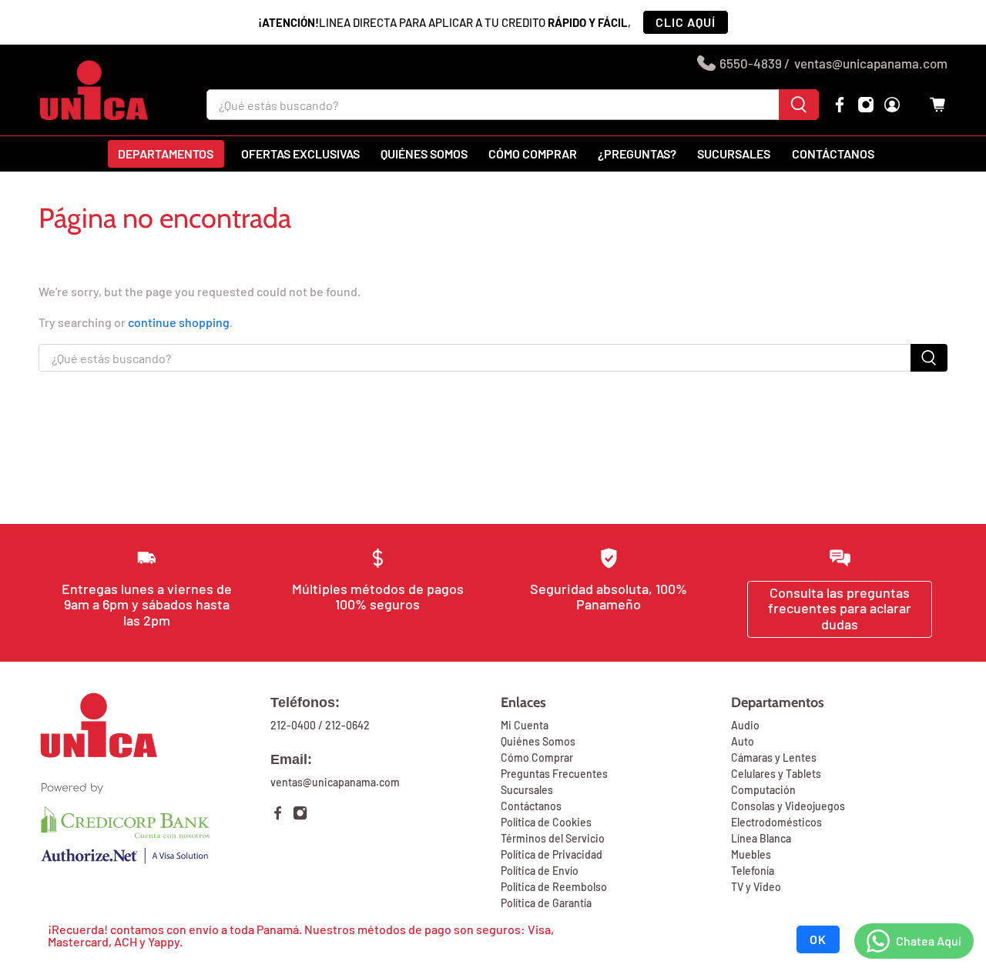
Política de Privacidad (551, 854)
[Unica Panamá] (94, 90)
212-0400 (293, 725)
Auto (742, 741)
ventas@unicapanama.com (870, 63)
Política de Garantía (546, 902)
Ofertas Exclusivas (300, 153)
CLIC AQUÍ (686, 22)
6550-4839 (750, 63)
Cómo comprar (532, 153)
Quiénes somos (424, 153)
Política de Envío (540, 870)
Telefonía (752, 870)
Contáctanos (833, 153)
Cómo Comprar (537, 757)
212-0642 (347, 725)
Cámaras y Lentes (774, 757)
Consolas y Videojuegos (788, 806)
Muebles (751, 854)
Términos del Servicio (553, 838)
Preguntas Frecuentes (554, 773)
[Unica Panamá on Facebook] (839, 104)
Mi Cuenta (524, 725)
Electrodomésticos (776, 822)
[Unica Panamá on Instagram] (865, 104)
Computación (763, 789)
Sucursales (733, 153)
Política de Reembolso (554, 886)
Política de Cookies (546, 822)
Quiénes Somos (538, 741)
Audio (745, 725)
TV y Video (756, 886)
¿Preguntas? (637, 153)
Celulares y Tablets (776, 773)
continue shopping (179, 322)
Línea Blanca (761, 838)
